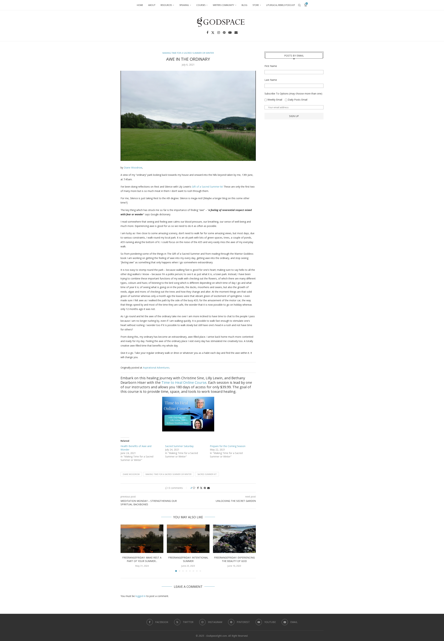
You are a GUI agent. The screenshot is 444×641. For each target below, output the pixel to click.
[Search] (299, 5)
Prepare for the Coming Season (227, 446)
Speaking (184, 5)
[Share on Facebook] (198, 488)
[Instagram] (218, 32)
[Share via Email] (208, 488)
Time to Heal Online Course (183, 382)
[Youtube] (230, 32)
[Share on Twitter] (201, 488)
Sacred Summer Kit (207, 474)
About (151, 5)
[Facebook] (207, 32)
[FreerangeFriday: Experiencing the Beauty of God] (234, 539)
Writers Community (223, 5)
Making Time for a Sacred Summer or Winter (168, 474)
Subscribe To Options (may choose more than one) (293, 93)
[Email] (236, 32)
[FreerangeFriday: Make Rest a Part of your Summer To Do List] (142, 539)
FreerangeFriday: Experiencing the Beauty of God (234, 559)
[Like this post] (194, 488)
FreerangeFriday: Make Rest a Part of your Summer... (141, 559)
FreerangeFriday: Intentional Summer (188, 559)
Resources (166, 5)
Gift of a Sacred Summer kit (207, 186)
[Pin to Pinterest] (205, 488)
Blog (244, 5)
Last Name (270, 79)
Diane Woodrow (133, 167)
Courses (200, 5)
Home (140, 5)
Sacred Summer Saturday (179, 446)
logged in (140, 596)
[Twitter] (212, 32)
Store (256, 5)
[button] (125, 548)
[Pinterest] (224, 32)
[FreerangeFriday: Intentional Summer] (188, 539)
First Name (270, 66)
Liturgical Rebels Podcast (280, 5)
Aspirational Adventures (156, 367)
